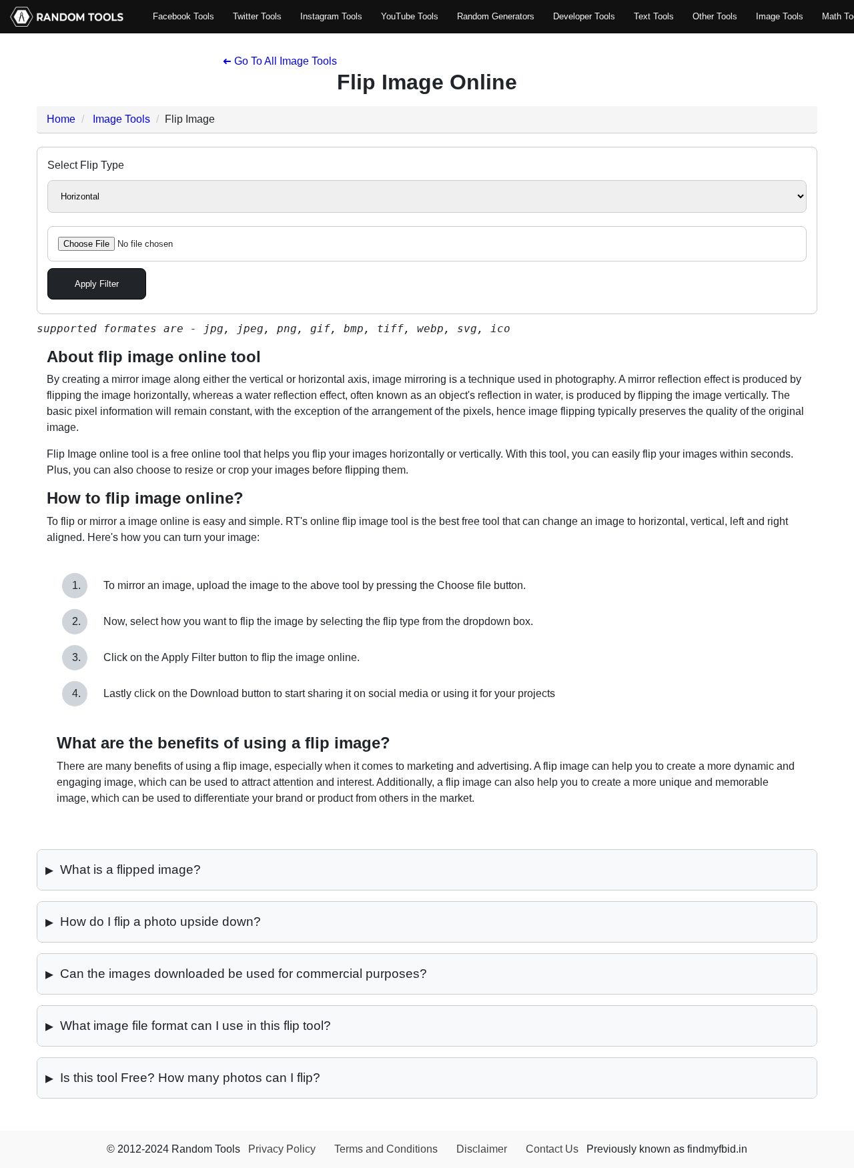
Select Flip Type (85, 165)
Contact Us (552, 1149)
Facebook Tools (183, 16)
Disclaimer (481, 1149)
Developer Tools (584, 16)
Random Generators (495, 16)
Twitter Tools (257, 16)
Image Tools (779, 16)
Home (61, 119)
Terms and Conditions (386, 1149)
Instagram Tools (331, 16)
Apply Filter (97, 284)
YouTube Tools (409, 16)
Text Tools (654, 16)
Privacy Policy (282, 1149)
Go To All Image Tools (280, 61)
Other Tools (715, 16)
